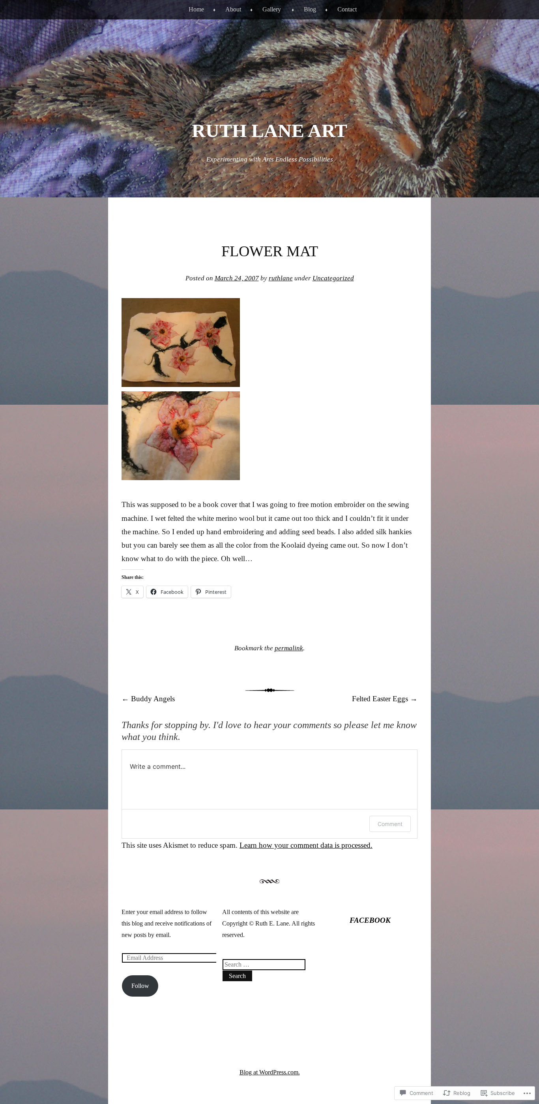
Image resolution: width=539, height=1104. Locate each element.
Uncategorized (333, 278)
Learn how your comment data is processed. (306, 845)
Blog (310, 9)
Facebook (370, 920)
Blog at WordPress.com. (270, 1072)
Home (196, 9)
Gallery (271, 9)
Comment (390, 823)
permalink (289, 648)
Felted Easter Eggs (384, 699)
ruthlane (281, 278)
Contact (347, 9)
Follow (140, 985)
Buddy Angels (148, 699)
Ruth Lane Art (269, 130)
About (233, 9)
